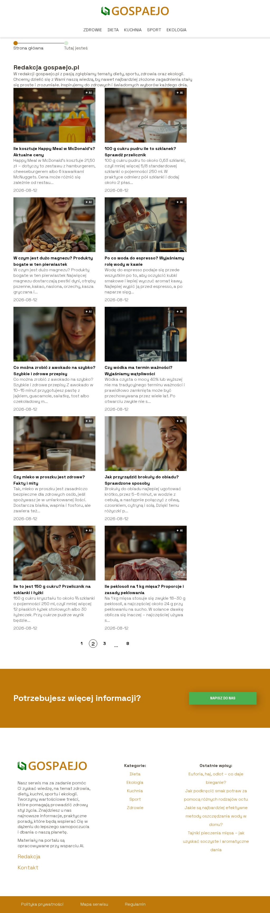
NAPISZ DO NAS (222, 698)
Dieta (113, 30)
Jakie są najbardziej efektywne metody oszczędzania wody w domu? (216, 816)
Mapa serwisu (94, 904)
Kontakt (28, 867)
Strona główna (28, 48)
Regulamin (135, 904)
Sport (154, 30)
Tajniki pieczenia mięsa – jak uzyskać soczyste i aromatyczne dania (216, 841)
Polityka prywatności (42, 904)
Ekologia (177, 30)
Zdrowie (92, 30)
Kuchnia (133, 30)
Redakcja (29, 856)
